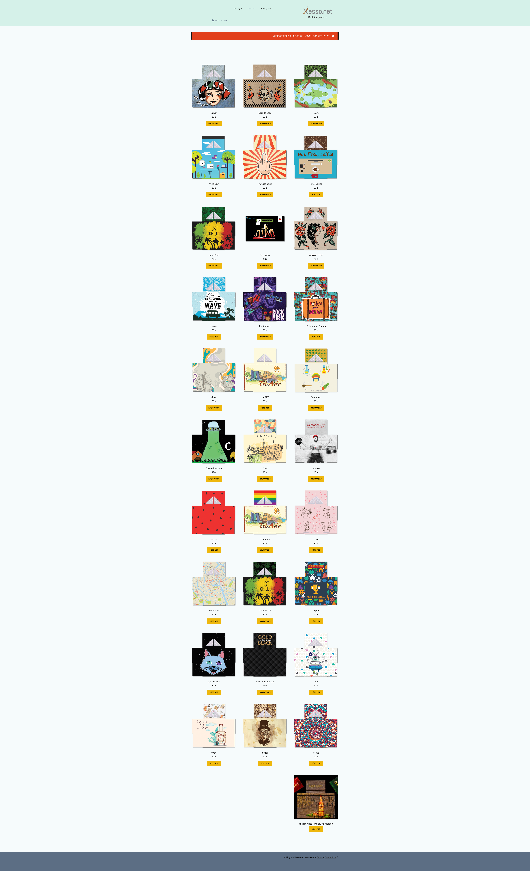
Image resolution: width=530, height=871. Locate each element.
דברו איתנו (316, 829)
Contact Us (330, 857)
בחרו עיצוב (252, 8)
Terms (320, 857)
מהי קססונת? (265, 8)
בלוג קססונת (239, 8)
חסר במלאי (316, 194)
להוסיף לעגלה (316, 123)
